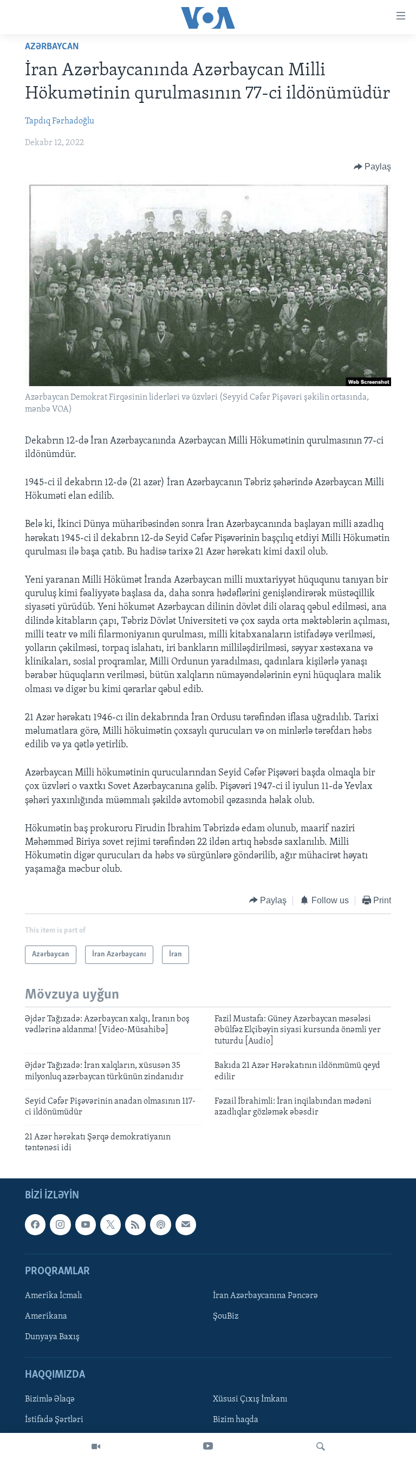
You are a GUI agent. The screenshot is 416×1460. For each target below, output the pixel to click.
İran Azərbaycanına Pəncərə (265, 1296)
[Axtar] (320, 1446)
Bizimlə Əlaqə (50, 1400)
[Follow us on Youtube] (85, 1225)
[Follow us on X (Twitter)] (110, 1225)
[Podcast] (160, 1225)
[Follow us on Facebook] (35, 1225)
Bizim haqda (235, 1420)
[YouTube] (208, 1446)
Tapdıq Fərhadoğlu (59, 121)
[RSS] (135, 1225)
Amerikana (46, 1316)
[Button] (373, 167)
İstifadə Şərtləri (54, 1420)
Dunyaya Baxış (52, 1337)
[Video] (96, 1446)
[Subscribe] (186, 1225)
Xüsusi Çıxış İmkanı (250, 1400)
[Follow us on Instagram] (60, 1225)
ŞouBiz (225, 1316)
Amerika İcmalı (53, 1296)
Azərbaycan (52, 47)
